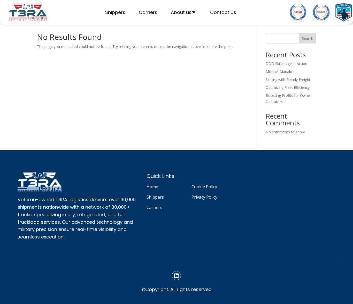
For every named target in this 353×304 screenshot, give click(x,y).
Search (307, 38)
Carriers (148, 12)
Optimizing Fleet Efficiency (288, 87)
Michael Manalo (279, 71)
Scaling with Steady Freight (288, 79)
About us (181, 12)
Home (152, 187)
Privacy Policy (204, 197)
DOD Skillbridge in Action (286, 63)
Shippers (115, 12)
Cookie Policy (204, 187)
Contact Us (223, 12)
